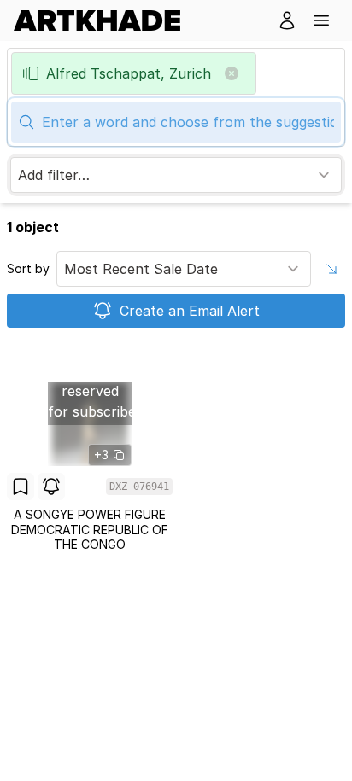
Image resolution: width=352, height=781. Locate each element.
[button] (321, 20)
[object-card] (90, 446)
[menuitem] (104, 20)
